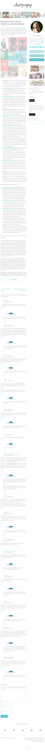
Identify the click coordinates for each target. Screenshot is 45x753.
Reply (1, 309)
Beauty (4, 226)
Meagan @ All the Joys (8, 409)
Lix (4, 433)
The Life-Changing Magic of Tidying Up (11, 187)
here (39, 44)
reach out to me (32, 109)
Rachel (5, 601)
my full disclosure (41, 741)
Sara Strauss (6, 575)
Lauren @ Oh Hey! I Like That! (9, 551)
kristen (5, 495)
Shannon (5, 512)
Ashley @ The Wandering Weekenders (11, 454)
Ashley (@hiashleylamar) (8, 657)
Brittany (5, 300)
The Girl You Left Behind (8, 96)
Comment (3, 688)
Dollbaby (4, 138)
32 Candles (5, 171)
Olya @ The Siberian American (9, 539)
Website (2, 710)
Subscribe (32, 100)
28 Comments (13, 279)
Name (2, 701)
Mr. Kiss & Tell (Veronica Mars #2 (9, 125)
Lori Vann (6, 627)
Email (2, 706)
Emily (5, 354)
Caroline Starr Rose (7, 324)
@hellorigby (21, 723)
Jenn (8, 313)
